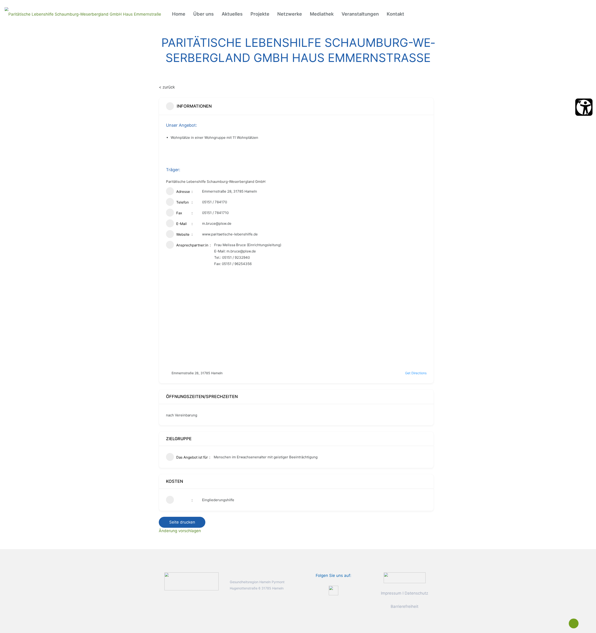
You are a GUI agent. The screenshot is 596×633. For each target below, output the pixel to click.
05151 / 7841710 (215, 213)
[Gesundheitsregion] (83, 14)
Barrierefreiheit (404, 606)
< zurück (167, 87)
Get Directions (416, 373)
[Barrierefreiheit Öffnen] (584, 107)
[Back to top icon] (574, 623)
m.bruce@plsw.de (216, 223)
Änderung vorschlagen (180, 530)
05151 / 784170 (214, 202)
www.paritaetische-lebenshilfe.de (230, 234)
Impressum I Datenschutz (404, 593)
